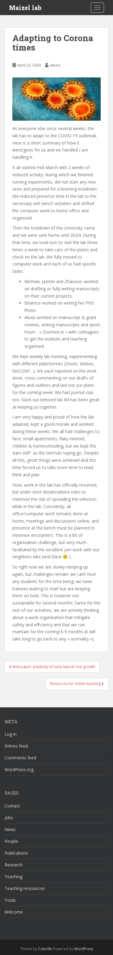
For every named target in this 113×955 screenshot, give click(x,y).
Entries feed (16, 746)
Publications (16, 853)
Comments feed (20, 758)
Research (14, 865)
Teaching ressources (25, 888)
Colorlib (45, 948)
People (11, 841)
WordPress (83, 948)
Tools (10, 900)
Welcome (14, 912)
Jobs (9, 817)
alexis (55, 65)
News (10, 829)
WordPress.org (19, 769)
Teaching (13, 876)
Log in (11, 734)
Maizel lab (25, 7)
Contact (12, 806)
